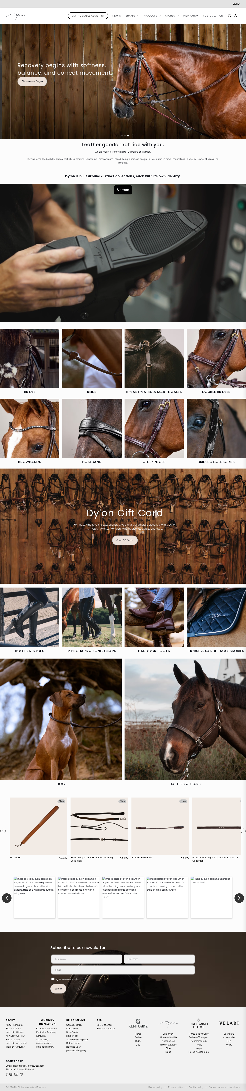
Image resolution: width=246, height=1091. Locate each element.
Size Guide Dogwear (77, 1039)
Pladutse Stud (13, 1028)
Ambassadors (43, 1043)
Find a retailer (13, 1039)
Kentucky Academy (46, 1032)
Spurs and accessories (229, 1035)
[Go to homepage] (16, 15)
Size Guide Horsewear (72, 1034)
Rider (138, 1041)
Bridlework (168, 1033)
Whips (229, 1044)
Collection (125, 107)
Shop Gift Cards (124, 540)
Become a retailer (106, 1028)
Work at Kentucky (15, 1046)
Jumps (198, 1048)
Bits (229, 1041)
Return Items (73, 1043)
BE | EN (236, 3)
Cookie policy (196, 1087)
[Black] (138, 851)
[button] (122, 135)
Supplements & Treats (199, 1043)
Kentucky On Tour (15, 1035)
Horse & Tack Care (199, 1033)
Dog (138, 1044)
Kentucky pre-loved (16, 1043)
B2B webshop (104, 1024)
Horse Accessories (199, 1052)
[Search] (230, 15)
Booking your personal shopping (76, 1048)
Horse (138, 1033)
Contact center (74, 1024)
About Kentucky (14, 1024)
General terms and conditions (224, 1087)
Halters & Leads (168, 1044)
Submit (58, 988)
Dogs (168, 1052)
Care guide (72, 1028)
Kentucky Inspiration (47, 1022)
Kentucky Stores (15, 1032)
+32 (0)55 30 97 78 (24, 1069)
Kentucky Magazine (46, 1028)
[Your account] (235, 15)
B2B (99, 1020)
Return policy (155, 1087)
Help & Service (75, 1020)
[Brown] (134, 851)
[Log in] (235, 15)
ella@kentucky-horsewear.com (28, 1065)
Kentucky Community (42, 1037)
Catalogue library (45, 1046)
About (10, 1020)
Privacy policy (175, 1087)
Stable (138, 1037)
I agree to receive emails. (66, 979)
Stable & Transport (199, 1037)
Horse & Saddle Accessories (168, 1039)
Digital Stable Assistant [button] (88, 15)
